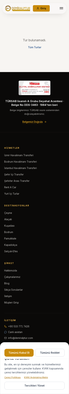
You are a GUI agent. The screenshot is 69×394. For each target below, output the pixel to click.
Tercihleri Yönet (34, 385)
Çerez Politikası (12, 377)
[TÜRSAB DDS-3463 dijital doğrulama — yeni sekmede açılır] (34, 88)
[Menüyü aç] (61, 8)
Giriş (43, 8)
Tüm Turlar (34, 47)
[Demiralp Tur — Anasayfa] (17, 8)
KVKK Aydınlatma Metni (36, 377)
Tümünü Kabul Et (19, 352)
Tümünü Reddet (50, 352)
